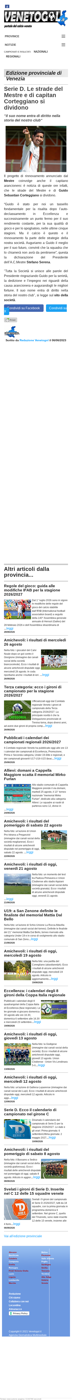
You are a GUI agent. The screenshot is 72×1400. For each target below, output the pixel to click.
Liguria (12, 1277)
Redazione (15, 1293)
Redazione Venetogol (34, 340)
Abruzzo (13, 1252)
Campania (14, 1261)
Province (16, 36)
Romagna (13, 1268)
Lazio (11, 1274)
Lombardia (14, 1280)
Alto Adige (46, 1277)
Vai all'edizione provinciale (23, 1236)
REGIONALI (13, 56)
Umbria (44, 1280)
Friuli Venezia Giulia (18, 1271)
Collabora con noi (19, 1301)
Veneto (44, 1283)
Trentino (45, 1274)
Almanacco (15, 1309)
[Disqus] (36, 395)
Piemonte (46, 1255)
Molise (44, 1252)
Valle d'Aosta (47, 1258)
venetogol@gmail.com (21, 1388)
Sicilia (44, 1268)
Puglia (44, 1261)
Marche (12, 1283)
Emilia (12, 1264)
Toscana (45, 1271)
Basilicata (14, 1255)
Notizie (15, 44)
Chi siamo (14, 1297)
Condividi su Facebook (24, 308)
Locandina (15, 1305)
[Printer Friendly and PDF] (10, 319)
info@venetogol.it (19, 1373)
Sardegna (46, 1264)
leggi (9, 628)
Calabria (13, 1258)
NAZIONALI (41, 51)
